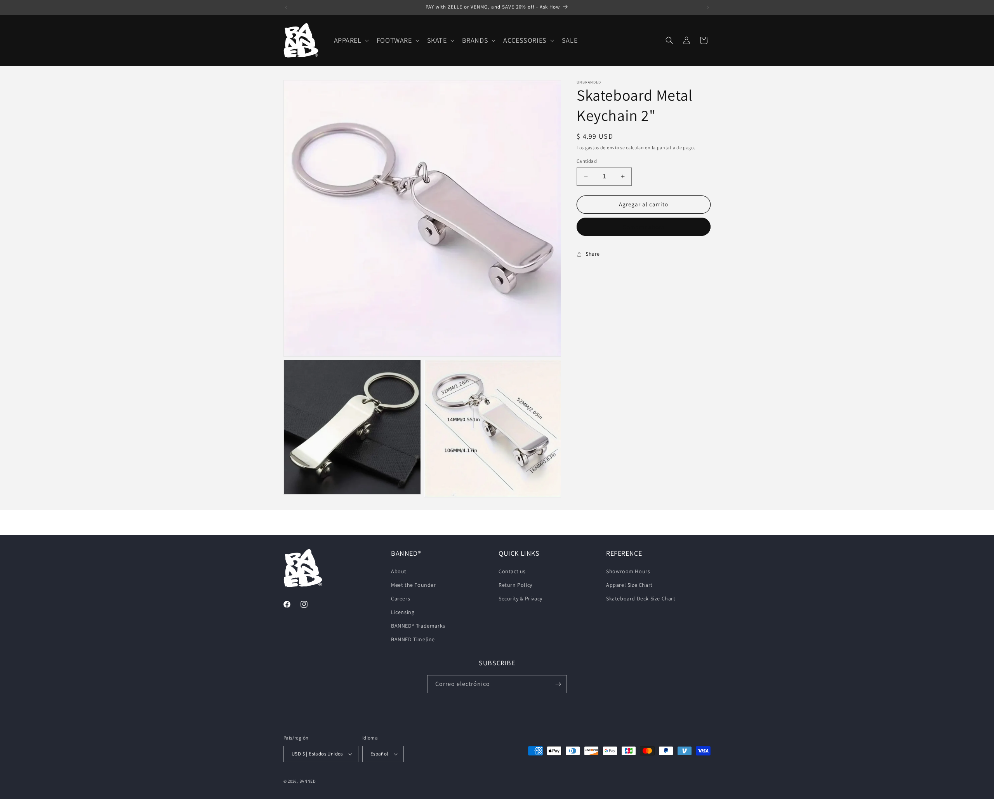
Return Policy (515, 584)
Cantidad (587, 161)
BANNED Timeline (413, 639)
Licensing (402, 612)
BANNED (307, 781)
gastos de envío (602, 147)
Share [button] (593, 253)
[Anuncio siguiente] (707, 7)
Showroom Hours (628, 571)
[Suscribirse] (558, 684)
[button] (350, 40)
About (399, 571)
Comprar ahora (644, 226)
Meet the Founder (413, 584)
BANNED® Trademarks (418, 625)
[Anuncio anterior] (286, 7)
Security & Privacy (520, 598)
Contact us (512, 571)
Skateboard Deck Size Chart (641, 598)
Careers (400, 598)
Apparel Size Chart (629, 584)
